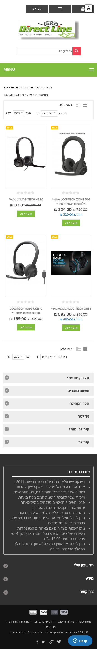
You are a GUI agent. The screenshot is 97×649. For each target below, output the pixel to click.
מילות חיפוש (66, 622)
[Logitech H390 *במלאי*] (26, 153)
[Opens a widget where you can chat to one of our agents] (80, 641)
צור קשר (50, 627)
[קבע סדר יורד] (38, 113)
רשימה (79, 105)
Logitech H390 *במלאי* (26, 199)
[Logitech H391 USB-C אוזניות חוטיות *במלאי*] (26, 262)
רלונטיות (47, 113)
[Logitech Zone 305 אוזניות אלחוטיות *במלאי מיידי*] (71, 153)
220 (17, 113)
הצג (28, 113)
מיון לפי (62, 113)
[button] (88, 8)
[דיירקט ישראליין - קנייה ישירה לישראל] (48, 30)
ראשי (49, 87)
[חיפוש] (76, 51)
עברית (37, 9)
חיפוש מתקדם (44, 622)
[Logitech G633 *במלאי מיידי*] (71, 262)
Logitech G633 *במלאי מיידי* (71, 309)
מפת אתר (84, 622)
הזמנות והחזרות (19, 622)
